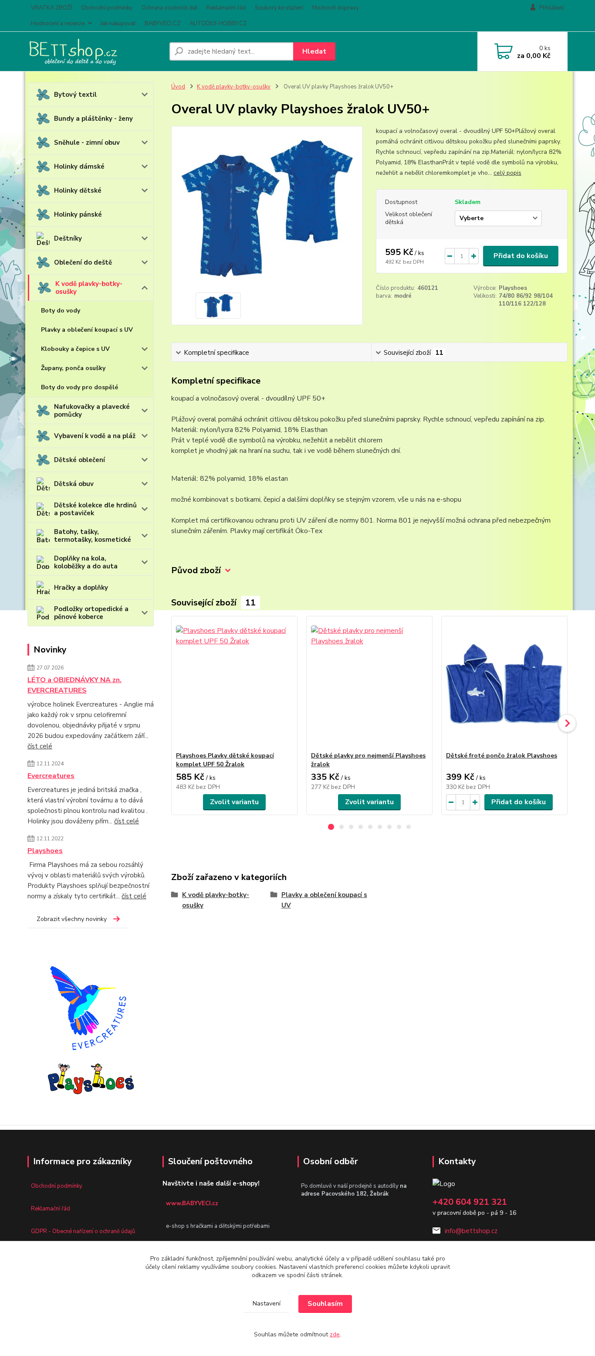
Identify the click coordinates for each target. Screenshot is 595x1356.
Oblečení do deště (83, 262)
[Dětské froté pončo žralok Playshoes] (504, 684)
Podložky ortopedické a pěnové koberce (91, 613)
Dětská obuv (74, 483)
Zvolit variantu (234, 802)
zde (335, 1334)
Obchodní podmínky (106, 8)
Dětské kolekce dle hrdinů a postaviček (95, 509)
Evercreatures (50, 776)
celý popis (507, 173)
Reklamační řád (226, 8)
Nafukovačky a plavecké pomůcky (92, 410)
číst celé (39, 746)
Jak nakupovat (117, 23)
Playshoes (45, 851)
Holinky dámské (79, 166)
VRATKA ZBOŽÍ (51, 8)
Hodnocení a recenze (58, 23)
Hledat (314, 51)
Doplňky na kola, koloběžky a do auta (86, 562)
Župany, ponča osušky (73, 368)
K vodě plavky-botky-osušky (88, 287)
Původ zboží (196, 570)
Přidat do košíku (521, 256)
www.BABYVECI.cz (192, 1203)
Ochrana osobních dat (169, 8)
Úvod (178, 87)
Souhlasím (325, 1303)
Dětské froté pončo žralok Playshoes (501, 755)
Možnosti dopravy (335, 8)
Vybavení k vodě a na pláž (94, 436)
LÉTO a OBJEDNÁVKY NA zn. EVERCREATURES (74, 685)
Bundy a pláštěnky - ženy (93, 118)
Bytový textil (75, 94)
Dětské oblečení (79, 459)
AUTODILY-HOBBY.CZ (218, 23)
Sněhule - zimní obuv (87, 142)
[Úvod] (94, 51)
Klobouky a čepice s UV (75, 349)
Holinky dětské (77, 190)
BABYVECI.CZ (162, 23)
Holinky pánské (78, 214)
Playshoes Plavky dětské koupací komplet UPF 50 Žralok (225, 759)
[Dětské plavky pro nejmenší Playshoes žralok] (369, 684)
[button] (331, 827)
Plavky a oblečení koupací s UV (87, 330)
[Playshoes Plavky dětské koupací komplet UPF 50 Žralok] (234, 684)
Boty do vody (60, 310)
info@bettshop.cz (471, 1231)
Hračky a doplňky (81, 587)
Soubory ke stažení (279, 8)
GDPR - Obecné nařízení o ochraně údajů (83, 1231)
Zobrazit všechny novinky (72, 919)
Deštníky (68, 238)
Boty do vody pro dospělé (79, 387)
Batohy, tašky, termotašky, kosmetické (92, 535)
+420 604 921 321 (470, 1202)
